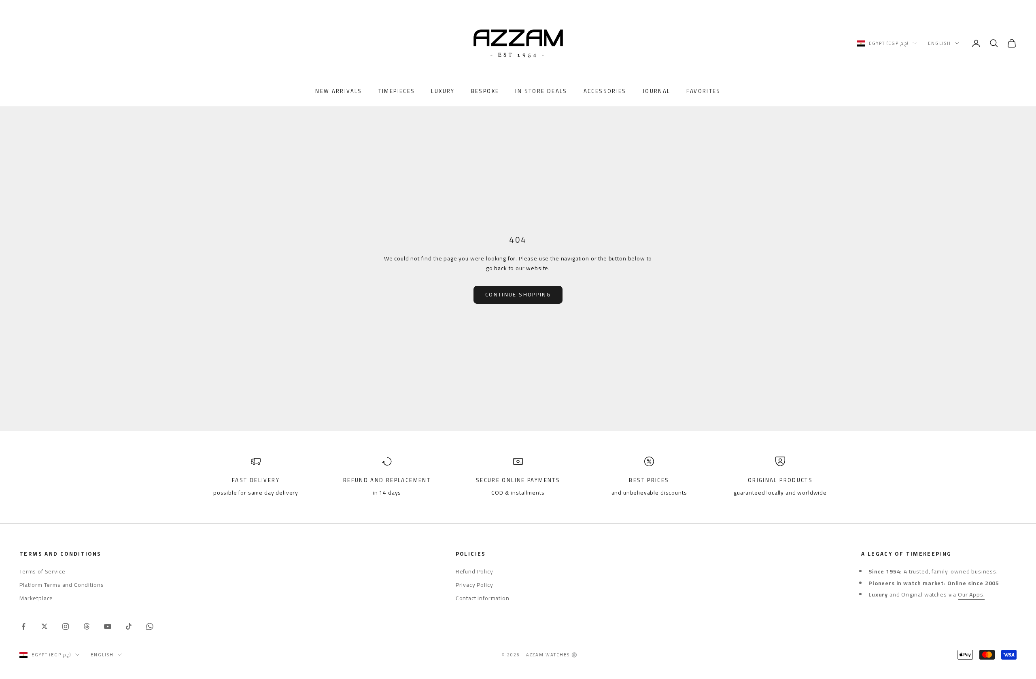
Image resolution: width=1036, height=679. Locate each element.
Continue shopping (518, 294)
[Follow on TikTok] (129, 626)
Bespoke (485, 91)
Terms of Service (42, 571)
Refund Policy (474, 571)
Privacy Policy (474, 585)
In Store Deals (541, 91)
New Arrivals (338, 91)
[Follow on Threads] (87, 626)
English (939, 43)
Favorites (703, 91)
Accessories (605, 91)
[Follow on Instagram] (66, 626)
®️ (574, 655)
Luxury (442, 91)
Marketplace (36, 598)
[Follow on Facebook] (23, 626)
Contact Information (483, 598)
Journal (657, 91)
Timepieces (396, 91)
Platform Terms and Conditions (61, 585)
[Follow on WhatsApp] (150, 626)
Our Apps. (971, 594)
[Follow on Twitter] (44, 626)
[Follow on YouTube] (108, 626)
